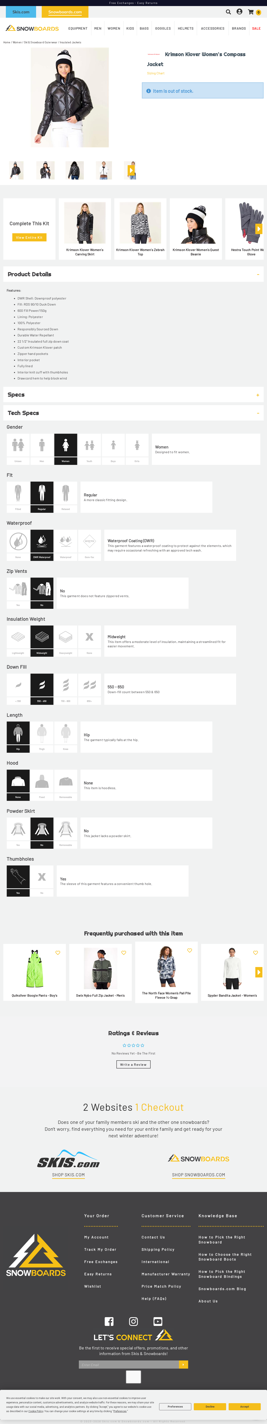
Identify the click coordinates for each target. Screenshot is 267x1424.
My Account (96, 1237)
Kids (130, 28)
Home (6, 42)
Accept (244, 1406)
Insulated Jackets (70, 42)
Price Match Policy (161, 1286)
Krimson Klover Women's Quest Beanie (196, 252)
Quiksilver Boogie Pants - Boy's (34, 995)
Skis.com (21, 11)
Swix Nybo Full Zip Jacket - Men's (100, 995)
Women (114, 28)
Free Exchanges (101, 1261)
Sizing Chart (156, 73)
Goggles (163, 28)
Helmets (186, 28)
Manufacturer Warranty (166, 1274)
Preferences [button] (120, 1411)
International (156, 1261)
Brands (239, 28)
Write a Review (133, 1064)
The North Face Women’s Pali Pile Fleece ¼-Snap (166, 995)
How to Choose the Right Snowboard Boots (225, 1257)
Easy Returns (98, 1274)
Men (98, 28)
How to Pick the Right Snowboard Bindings (222, 1274)
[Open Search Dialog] (228, 11)
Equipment (78, 28)
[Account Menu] (239, 11)
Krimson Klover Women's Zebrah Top (140, 252)
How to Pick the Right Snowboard (222, 1239)
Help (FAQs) (154, 1298)
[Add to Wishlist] (58, 950)
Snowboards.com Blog (222, 1288)
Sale (256, 28)
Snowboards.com (65, 11)
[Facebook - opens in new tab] (109, 1321)
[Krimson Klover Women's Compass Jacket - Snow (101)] (104, 168)
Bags (144, 28)
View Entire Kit (29, 237)
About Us (208, 1301)
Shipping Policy (158, 1249)
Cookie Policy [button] (35, 1411)
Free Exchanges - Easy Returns (133, 3)
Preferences (175, 1406)
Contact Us (153, 1237)
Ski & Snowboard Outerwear (40, 42)
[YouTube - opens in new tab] (158, 1321)
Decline (210, 1406)
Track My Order (100, 1249)
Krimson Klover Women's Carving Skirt (84, 252)
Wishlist (92, 1286)
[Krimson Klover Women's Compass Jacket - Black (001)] (16, 168)
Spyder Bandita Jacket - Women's (232, 995)
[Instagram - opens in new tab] (133, 1321)
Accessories (212, 28)
